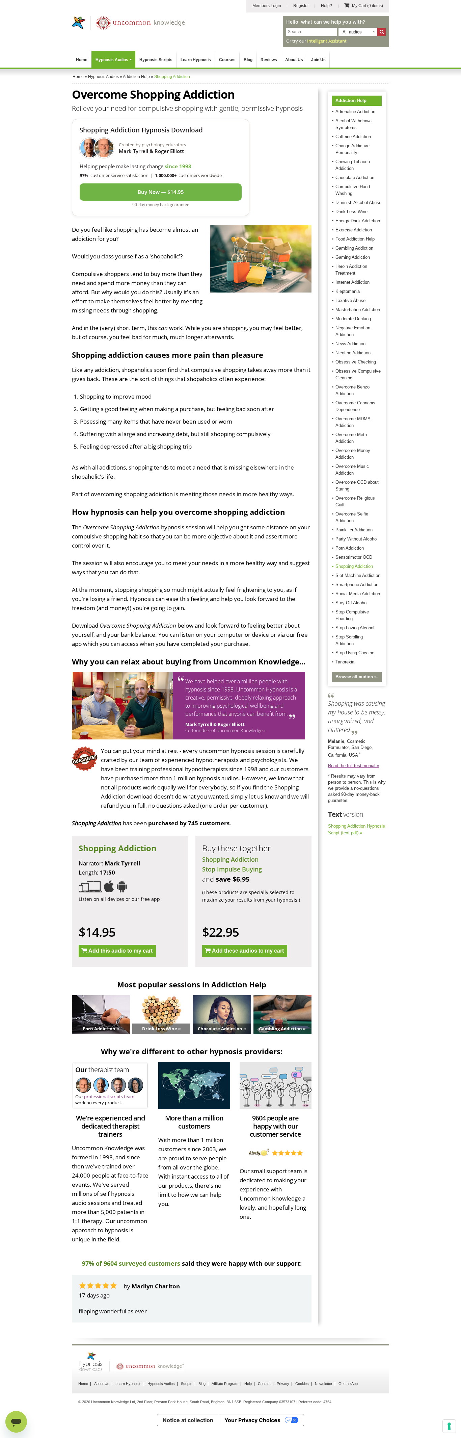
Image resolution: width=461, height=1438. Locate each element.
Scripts (186, 1384)
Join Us (318, 59)
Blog (248, 59)
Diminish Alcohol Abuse (358, 202)
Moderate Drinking (353, 318)
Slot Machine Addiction (357, 575)
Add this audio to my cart (120, 951)
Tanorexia (344, 661)
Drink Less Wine (351, 211)
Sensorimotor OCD (353, 557)
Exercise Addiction (353, 229)
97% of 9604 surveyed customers (131, 1263)
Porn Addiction (349, 548)
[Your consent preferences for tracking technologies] (449, 1426)
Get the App (348, 1384)
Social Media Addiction (357, 593)
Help (248, 1384)
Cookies (302, 1384)
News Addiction (350, 343)
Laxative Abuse (350, 300)
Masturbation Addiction (357, 309)
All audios (352, 31)
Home (81, 59)
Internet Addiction (352, 282)
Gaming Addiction (352, 257)
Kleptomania (347, 291)
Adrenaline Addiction (355, 111)
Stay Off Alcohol (351, 602)
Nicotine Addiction (353, 352)
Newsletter (323, 1384)
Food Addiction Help (355, 239)
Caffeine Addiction (353, 136)
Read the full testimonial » (353, 765)
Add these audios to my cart (248, 951)
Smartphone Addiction (356, 584)
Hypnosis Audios (112, 59)
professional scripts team (109, 1096)
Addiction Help (351, 100)
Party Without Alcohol (356, 538)
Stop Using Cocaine (354, 652)
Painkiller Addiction (354, 529)
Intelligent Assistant (327, 41)
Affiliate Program (225, 1384)
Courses (227, 59)
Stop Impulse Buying (232, 869)
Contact (264, 1384)
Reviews (269, 59)
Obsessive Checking (355, 361)
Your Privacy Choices (252, 1420)
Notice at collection (188, 1420)
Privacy (283, 1384)
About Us (294, 59)
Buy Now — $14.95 (161, 191)
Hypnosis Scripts (155, 59)
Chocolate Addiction (354, 177)
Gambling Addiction (354, 248)
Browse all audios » (356, 676)
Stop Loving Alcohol (354, 627)
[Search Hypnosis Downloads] (381, 32)
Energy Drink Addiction (357, 220)
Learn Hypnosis (196, 59)
